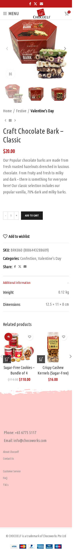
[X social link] (35, 4)
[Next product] (15, 120)
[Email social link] (41, 4)
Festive (21, 110)
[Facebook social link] (30, 4)
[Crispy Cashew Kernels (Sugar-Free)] (53, 347)
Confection (28, 258)
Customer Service (12, 471)
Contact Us (8, 458)
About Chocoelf (11, 451)
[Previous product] (5, 120)
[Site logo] (42, 13)
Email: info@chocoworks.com (25, 440)
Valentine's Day (42, 110)
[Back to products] (10, 120)
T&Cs (6, 484)
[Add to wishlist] (29, 336)
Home (7, 110)
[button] (7, 49)
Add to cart (32, 215)
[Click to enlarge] (10, 73)
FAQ (5, 478)
